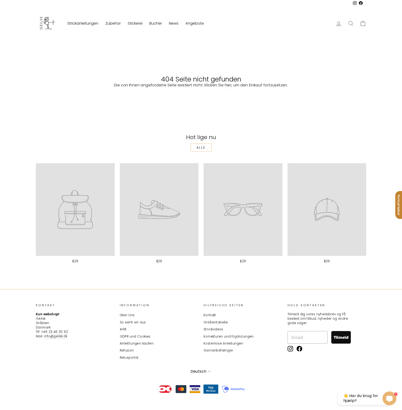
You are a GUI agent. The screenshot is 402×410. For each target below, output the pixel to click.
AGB (123, 329)
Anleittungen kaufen (137, 343)
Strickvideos (213, 329)
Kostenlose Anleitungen (223, 343)
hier (228, 85)
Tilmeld (341, 337)
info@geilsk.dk (55, 336)
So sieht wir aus (133, 322)
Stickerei (135, 23)
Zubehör (113, 23)
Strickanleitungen (82, 23)
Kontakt (210, 315)
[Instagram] (290, 348)
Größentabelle (216, 322)
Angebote (194, 23)
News (173, 23)
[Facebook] (299, 348)
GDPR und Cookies (135, 336)
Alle (201, 148)
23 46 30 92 (58, 332)
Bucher (155, 23)
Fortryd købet (399, 205)
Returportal (129, 357)
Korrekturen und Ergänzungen (229, 336)
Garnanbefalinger (218, 350)
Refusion (127, 350)
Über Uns (127, 315)
